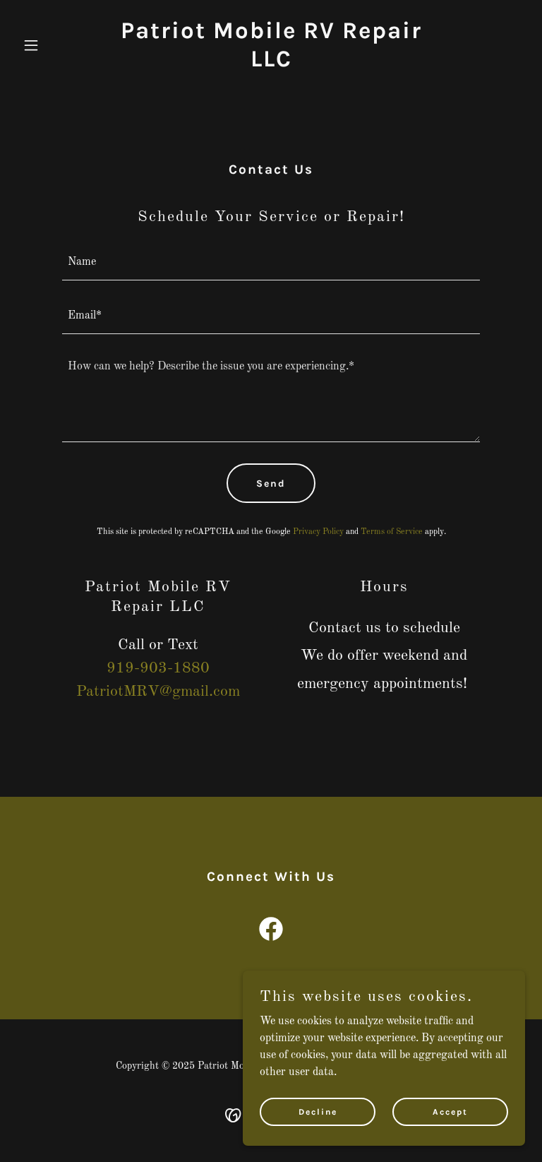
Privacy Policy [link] (318, 532)
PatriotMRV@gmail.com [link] (158, 691)
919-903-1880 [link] (158, 668)
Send (271, 484)
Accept (450, 1111)
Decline (318, 1111)
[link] (271, 63)
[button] (55, 45)
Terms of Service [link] (392, 532)
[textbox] (271, 262)
